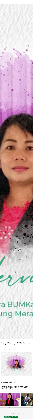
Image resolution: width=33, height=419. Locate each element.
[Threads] (10, 349)
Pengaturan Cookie (7, 416)
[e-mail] (14, 349)
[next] (32, 399)
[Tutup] (32, 409)
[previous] (1, 399)
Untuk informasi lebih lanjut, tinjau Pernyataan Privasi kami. (18, 413)
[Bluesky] (12, 349)
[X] (6, 349)
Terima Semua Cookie (15, 416)
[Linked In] (8, 349)
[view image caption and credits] (31, 338)
